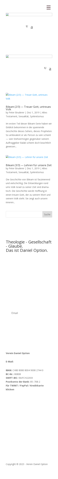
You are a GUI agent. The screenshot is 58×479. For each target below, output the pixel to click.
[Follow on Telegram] (34, 398)
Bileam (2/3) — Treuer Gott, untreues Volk (28, 108)
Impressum (12, 455)
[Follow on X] (27, 398)
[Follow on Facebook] (8, 398)
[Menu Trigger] (48, 7)
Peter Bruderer (16, 112)
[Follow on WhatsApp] (40, 398)
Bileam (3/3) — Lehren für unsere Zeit (29, 165)
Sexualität (24, 116)
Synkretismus (37, 116)
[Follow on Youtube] (21, 398)
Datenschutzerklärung (32, 455)
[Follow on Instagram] (14, 398)
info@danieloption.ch (25, 361)
